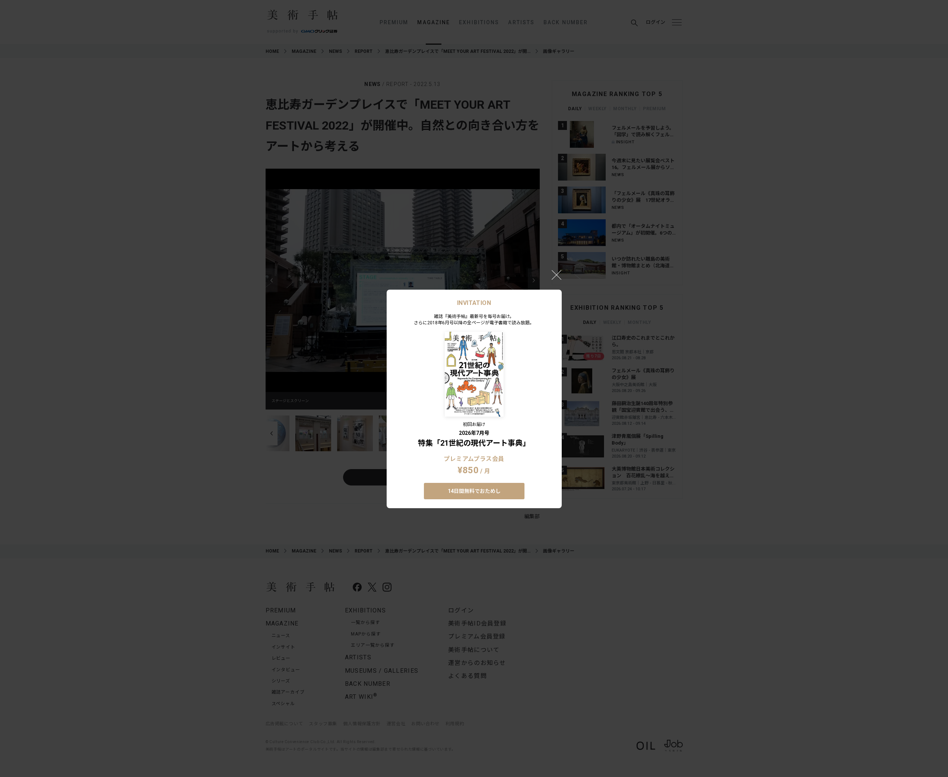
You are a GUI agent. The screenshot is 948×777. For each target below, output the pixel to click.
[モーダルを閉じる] (556, 275)
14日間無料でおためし (474, 491)
